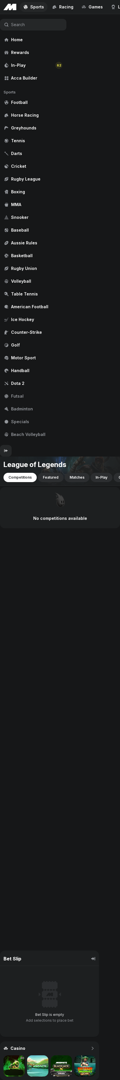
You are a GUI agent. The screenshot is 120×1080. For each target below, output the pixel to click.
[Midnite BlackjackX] (61, 1066)
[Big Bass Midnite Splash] (85, 1066)
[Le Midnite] (37, 1066)
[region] (33, 229)
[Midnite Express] (14, 1066)
